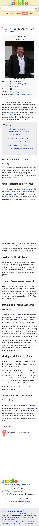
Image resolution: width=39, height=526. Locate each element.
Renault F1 (17, 317)
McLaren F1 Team (13, 112)
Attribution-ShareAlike (16, 489)
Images (12, 13)
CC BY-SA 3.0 (22, 514)
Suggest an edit (24, 501)
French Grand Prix (28, 408)
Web (7, 13)
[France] (11, 89)
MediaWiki (12, 519)
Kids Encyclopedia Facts (9, 31)
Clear (32, 8)
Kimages (18, 13)
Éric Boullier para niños (23, 433)
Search (36, 8)
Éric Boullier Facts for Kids (10, 494)
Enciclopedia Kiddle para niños (11, 523)
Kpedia (25, 13)
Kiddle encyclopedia (19, 485)
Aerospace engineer (16, 92)
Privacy (23, 521)
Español (31, 13)
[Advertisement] (19, 21)
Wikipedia (18, 517)
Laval (11, 86)
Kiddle (3, 521)
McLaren (11, 373)
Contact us (31, 521)
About (17, 521)
